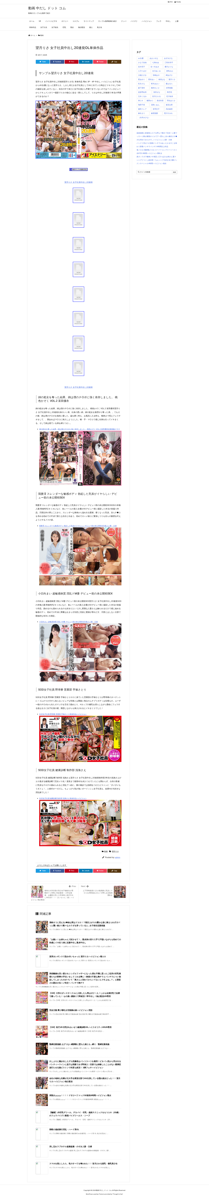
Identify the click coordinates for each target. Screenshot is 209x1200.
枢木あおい (155, 84)
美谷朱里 (160, 100)
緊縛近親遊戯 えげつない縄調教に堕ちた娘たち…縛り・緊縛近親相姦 (79, 1044)
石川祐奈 (169, 96)
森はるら (169, 84)
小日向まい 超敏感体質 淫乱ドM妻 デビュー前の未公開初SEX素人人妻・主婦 (68, 622)
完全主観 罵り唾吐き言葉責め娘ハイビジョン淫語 (70, 1010)
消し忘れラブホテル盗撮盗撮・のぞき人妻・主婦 (70, 1146)
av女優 (140, 58)
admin (117, 857)
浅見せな (156, 92)
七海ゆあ (155, 62)
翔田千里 (141, 105)
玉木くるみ (142, 96)
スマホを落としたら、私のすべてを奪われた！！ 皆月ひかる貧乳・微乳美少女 (83, 1163)
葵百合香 (169, 105)
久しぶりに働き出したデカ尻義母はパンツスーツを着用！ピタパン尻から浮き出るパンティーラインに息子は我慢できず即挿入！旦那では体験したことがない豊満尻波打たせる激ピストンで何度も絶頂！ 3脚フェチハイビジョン (85, 1064)
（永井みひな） (144, 117)
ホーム (32, 35)
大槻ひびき (142, 75)
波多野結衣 (142, 92)
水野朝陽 (169, 88)
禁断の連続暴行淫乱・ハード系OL (64, 1129)
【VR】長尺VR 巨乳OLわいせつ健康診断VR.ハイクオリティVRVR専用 (80, 1027)
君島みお (169, 71)
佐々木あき (155, 67)
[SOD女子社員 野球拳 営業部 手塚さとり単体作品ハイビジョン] (80, 739)
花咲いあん (155, 105)
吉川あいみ (156, 71)
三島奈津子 (169, 62)
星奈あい (151, 79)
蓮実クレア (142, 109)
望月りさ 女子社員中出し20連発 (78, 182)
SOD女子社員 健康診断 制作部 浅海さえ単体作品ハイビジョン (63, 798)
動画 (42, 35)
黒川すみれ (168, 113)
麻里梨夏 (154, 113)
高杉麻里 (169, 109)
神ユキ (140, 100)
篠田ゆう (150, 100)
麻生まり (141, 113)
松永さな (141, 84)
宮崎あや (156, 75)
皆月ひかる (156, 96)
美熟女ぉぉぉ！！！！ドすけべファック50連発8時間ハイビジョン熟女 (80, 1095)
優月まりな (169, 67)
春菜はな (161, 79)
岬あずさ (169, 75)
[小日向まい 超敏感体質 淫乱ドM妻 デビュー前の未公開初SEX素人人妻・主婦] (80, 652)
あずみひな (168, 58)
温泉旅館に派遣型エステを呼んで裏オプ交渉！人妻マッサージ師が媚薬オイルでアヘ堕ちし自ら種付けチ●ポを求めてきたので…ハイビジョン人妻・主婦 (157, 136)
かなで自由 (142, 62)
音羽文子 (156, 109)
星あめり (141, 79)
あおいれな (154, 58)
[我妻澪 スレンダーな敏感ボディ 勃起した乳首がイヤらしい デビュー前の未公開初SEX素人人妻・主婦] (80, 556)
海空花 (169, 92)
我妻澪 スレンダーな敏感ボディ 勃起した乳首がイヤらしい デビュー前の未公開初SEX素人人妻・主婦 (78, 526)
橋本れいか (155, 88)
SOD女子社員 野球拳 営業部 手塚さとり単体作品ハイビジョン (63, 714)
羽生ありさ (171, 100)
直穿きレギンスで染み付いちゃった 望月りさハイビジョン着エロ (77, 956)
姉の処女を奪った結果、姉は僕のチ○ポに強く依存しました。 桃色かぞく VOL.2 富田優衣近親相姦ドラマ (79, 429)
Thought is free (117, 1194)
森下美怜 (141, 88)
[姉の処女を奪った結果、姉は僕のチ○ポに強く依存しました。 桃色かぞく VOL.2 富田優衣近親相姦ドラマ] (80, 458)
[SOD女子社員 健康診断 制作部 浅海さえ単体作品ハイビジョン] (80, 823)
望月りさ (115, 851)
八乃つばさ (142, 71)
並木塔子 (141, 67)
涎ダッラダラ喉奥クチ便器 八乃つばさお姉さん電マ (156, 157)
